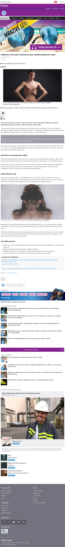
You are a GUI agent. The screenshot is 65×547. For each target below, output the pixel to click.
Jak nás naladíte (38, 491)
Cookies (3, 542)
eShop (3, 498)
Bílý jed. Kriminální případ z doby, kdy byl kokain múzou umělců (29, 338)
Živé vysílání (41, 294)
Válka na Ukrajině (6, 491)
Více (58, 18)
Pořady (21, 18)
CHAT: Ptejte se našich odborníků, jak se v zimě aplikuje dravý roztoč (31, 380)
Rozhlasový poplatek (39, 502)
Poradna (3, 59)
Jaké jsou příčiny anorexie (10, 264)
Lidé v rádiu (36, 495)
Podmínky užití (20, 542)
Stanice (3, 495)
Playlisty (39, 18)
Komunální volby (6, 493)
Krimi (14, 294)
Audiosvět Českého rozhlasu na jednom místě (13, 302)
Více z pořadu (6, 355)
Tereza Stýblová (12, 273)
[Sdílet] (4, 119)
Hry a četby (5, 294)
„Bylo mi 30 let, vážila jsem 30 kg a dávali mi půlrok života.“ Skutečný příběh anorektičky (29, 268)
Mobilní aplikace (6, 513)
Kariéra (35, 498)
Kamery (62, 8)
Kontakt (35, 500)
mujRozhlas (4, 290)
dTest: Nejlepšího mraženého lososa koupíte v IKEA (25, 357)
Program (47, 8)
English (27, 542)
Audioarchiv (55, 8)
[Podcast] (1, 119)
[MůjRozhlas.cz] (3, 67)
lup (6, 273)
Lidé (45, 18)
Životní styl (5, 18)
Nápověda (36, 493)
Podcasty (4, 510)
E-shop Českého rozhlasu (11, 390)
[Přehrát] (3, 113)
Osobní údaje (10, 542)
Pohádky (23, 294)
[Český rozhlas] (6, 2)
